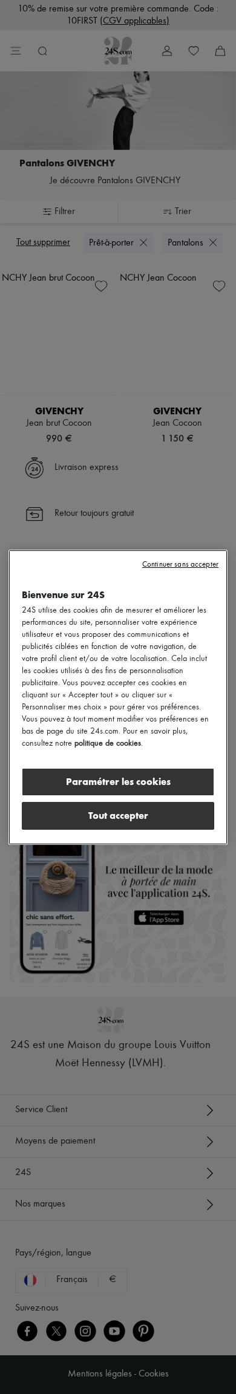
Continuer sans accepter (180, 564)
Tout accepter (118, 815)
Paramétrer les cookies (118, 781)
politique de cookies (107, 743)
